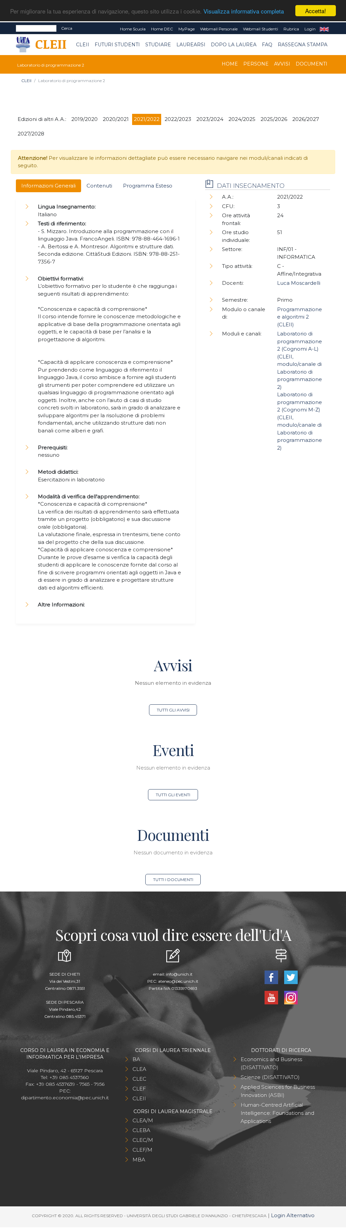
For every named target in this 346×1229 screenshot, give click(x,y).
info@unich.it (179, 974)
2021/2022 (146, 119)
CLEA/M (142, 1120)
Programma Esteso (147, 185)
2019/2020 (84, 119)
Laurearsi (190, 45)
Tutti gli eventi (173, 794)
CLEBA (141, 1130)
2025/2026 (274, 119)
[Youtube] (272, 997)
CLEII (82, 45)
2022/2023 (178, 119)
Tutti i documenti (173, 879)
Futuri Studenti (117, 45)
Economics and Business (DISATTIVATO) (271, 1063)
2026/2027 (305, 119)
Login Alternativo (293, 1215)
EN (324, 29)
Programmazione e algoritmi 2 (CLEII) (299, 317)
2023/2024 (209, 119)
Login (310, 28)
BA (136, 1059)
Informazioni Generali (48, 185)
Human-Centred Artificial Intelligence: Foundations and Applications (277, 1113)
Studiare (158, 45)
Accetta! (315, 10)
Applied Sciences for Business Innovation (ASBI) (278, 1091)
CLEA (139, 1069)
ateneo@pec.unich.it (178, 981)
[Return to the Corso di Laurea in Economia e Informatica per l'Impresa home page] (45, 44)
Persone (256, 64)
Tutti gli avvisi (173, 709)
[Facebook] (272, 977)
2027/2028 (31, 133)
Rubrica (291, 28)
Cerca (66, 28)
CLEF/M (142, 1150)
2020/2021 (116, 119)
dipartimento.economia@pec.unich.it (65, 1098)
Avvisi (282, 64)
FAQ (267, 45)
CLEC (139, 1079)
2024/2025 (241, 119)
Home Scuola (133, 28)
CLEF (139, 1088)
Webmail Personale (219, 28)
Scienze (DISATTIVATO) (270, 1077)
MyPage (186, 28)
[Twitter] (291, 977)
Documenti (311, 64)
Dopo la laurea (233, 45)
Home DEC (162, 28)
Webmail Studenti (260, 28)
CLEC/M (142, 1140)
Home (230, 64)
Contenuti (99, 185)
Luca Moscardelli (298, 283)
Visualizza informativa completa (243, 11)
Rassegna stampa (302, 45)
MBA (138, 1159)
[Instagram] (291, 997)
